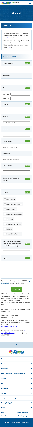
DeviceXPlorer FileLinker (13, 224)
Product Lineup (10, 199)
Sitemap (3, 407)
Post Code (6, 116)
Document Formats (22, 412)
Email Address (7, 165)
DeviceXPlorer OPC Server (14, 204)
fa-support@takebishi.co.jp (9, 326)
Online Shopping (22, 416)
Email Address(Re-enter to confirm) (11, 179)
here (8, 37)
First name (6, 94)
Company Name (7, 63)
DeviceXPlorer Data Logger (14, 214)
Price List (4, 412)
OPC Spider (9, 219)
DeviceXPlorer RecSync (13, 234)
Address (5, 129)
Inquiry (5, 258)
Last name (6, 98)
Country (5, 104)
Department (6, 75)
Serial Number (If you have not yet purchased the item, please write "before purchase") (12, 244)
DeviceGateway (11, 209)
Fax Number (6, 153)
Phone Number (7, 141)
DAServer (9, 229)
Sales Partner (5, 416)
